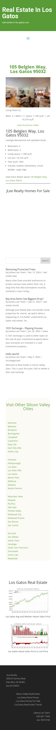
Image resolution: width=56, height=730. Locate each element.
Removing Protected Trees (21, 269)
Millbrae (12, 481)
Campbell (12, 437)
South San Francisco (18, 547)
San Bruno (13, 521)
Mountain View (15, 496)
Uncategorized (13, 360)
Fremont (12, 459)
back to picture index (28, 125)
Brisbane (12, 429)
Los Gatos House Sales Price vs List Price (28, 651)
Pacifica (11, 503)
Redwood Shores (16, 518)
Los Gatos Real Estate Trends (28, 704)
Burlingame (13, 433)
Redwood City (14, 514)
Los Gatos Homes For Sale (28, 701)
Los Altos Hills (15, 470)
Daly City (12, 444)
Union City (13, 554)
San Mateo (13, 536)
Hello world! (12, 354)
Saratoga (12, 544)
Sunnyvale (13, 551)
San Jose (12, 533)
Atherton (12, 422)
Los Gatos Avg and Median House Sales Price (28, 616)
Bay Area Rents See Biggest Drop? (24, 298)
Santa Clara (13, 540)
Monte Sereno (15, 488)
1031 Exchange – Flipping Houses (24, 328)
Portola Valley (14, 510)
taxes (45, 331)
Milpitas (12, 484)
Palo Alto (12, 507)
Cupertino (13, 440)
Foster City (13, 451)
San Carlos (13, 525)
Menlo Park (13, 477)
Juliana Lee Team (17, 272)
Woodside (13, 558)
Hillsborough (14, 463)
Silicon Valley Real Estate (28, 694)
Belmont (12, 426)
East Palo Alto (14, 447)
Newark (11, 500)
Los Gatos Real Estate (28, 582)
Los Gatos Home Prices (28, 697)
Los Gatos (12, 474)
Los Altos (12, 466)
